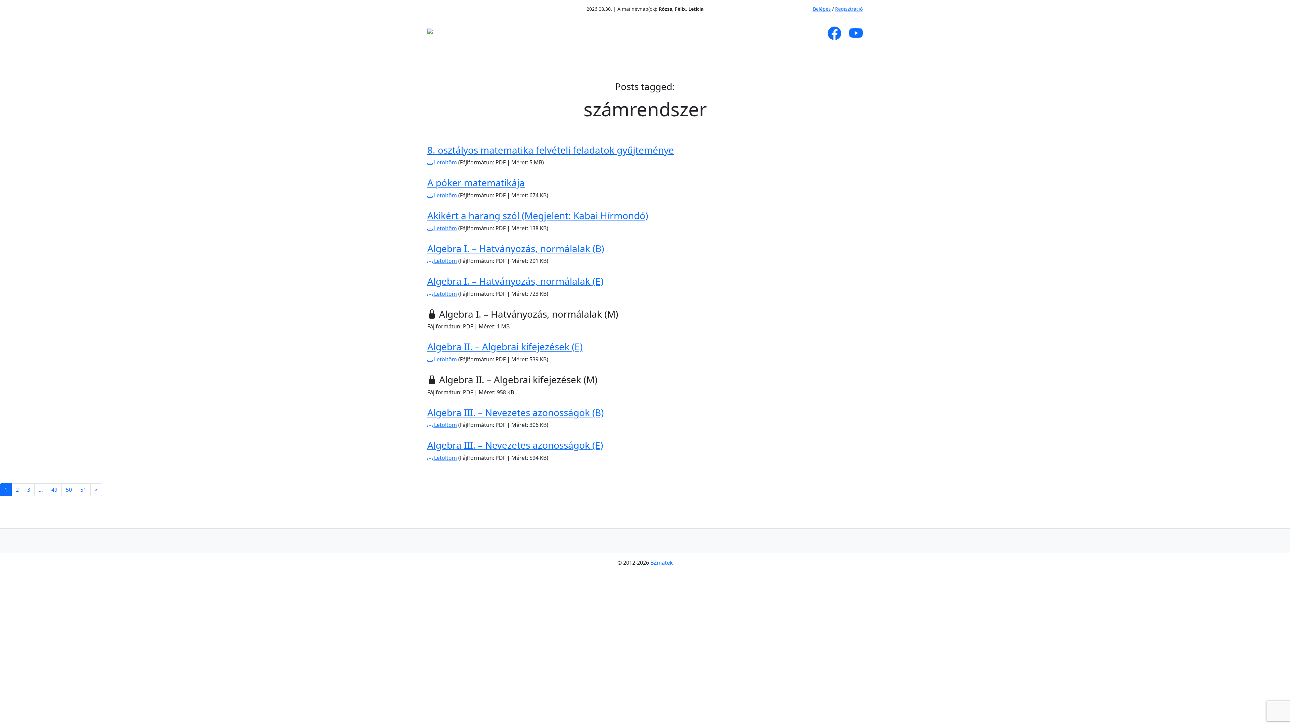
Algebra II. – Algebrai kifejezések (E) (505, 346)
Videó (660, 33)
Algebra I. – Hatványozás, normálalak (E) (515, 281)
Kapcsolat (778, 33)
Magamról (513, 33)
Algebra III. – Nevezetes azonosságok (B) (515, 412)
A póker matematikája (476, 182)
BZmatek (661, 562)
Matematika (608, 33)
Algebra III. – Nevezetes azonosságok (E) (515, 445)
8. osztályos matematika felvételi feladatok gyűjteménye (550, 150)
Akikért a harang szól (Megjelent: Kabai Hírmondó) (537, 215)
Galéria (694, 33)
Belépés (822, 9)
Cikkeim (559, 33)
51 (83, 489)
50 (69, 489)
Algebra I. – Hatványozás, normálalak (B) (515, 248)
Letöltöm (445, 162)
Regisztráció (849, 9)
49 (54, 489)
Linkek (737, 33)
